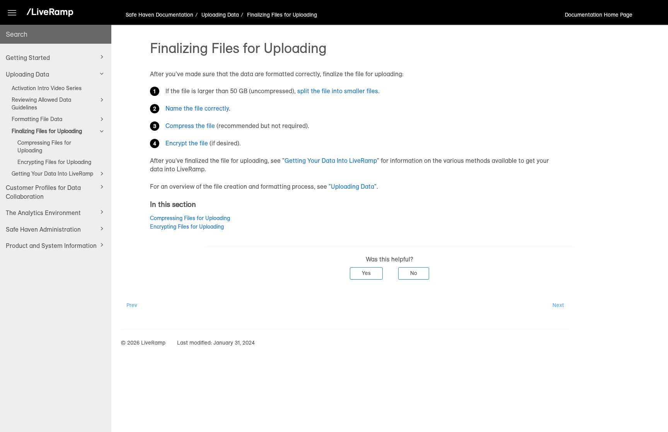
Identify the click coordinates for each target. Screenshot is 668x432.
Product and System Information (51, 245)
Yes (366, 273)
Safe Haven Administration (43, 229)
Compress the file (190, 126)
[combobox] (55, 34)
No (413, 273)
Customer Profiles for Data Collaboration (43, 192)
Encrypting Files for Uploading (54, 162)
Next (558, 305)
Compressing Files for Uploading (44, 146)
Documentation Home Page (598, 14)
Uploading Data (27, 74)
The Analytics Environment (43, 213)
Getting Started (28, 57)
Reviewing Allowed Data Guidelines (41, 103)
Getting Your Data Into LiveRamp (52, 173)
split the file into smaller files (337, 91)
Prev (131, 305)
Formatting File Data (37, 119)
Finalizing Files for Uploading (47, 131)
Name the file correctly (197, 108)
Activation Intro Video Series (47, 88)
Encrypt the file (186, 143)
